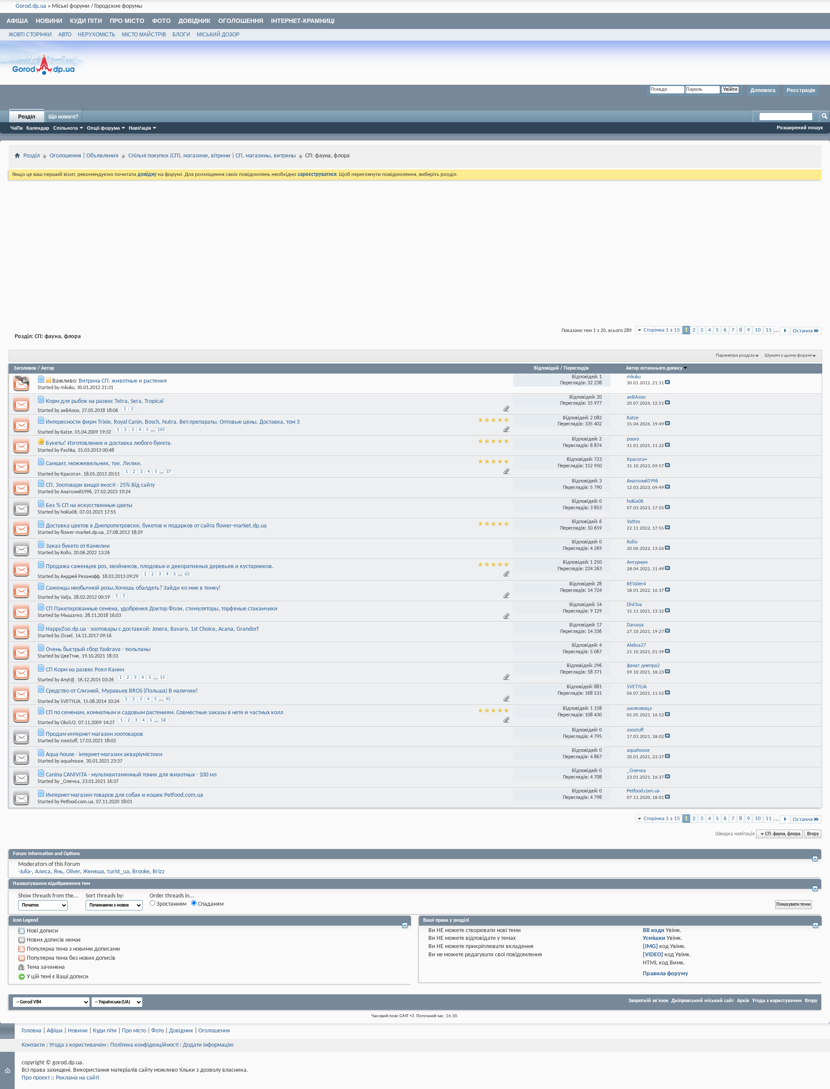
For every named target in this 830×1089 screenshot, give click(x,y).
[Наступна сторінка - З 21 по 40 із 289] (784, 331)
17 (599, 625)
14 (599, 604)
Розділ (26, 117)
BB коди (653, 930)
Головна (32, 1031)
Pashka (68, 450)
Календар (37, 128)
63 (187, 574)
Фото (161, 20)
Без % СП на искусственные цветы (89, 505)
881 (598, 687)
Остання (803, 331)
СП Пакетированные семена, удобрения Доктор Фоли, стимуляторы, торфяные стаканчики (162, 609)
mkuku (67, 387)
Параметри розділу (735, 355)
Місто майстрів (144, 35)
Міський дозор (218, 35)
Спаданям (210, 904)
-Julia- (25, 872)
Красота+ (71, 473)
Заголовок (25, 368)
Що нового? (63, 117)
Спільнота (65, 128)
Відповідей (546, 368)
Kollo (66, 553)
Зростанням (170, 904)
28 (599, 584)
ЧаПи (16, 128)
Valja (66, 597)
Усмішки (654, 938)
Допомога (763, 90)
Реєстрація (801, 90)
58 (163, 720)
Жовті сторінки (30, 35)
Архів (743, 1000)
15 (162, 677)
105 (161, 430)
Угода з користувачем (777, 1000)
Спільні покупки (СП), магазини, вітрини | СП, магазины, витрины (212, 156)
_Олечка (70, 781)
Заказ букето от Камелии (78, 546)
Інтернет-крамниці (303, 20)
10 (758, 330)
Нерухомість (96, 35)
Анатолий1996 (76, 492)
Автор (47, 368)
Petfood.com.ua (77, 802)
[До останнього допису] (667, 383)
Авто (64, 35)
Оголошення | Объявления (84, 156)
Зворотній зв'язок (648, 1000)
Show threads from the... (48, 896)
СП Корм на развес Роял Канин (85, 670)
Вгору (813, 834)
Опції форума (103, 128)
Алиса (43, 872)
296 (598, 665)
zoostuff (69, 741)
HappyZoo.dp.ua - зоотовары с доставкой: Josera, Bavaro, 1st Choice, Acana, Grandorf (152, 629)
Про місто (127, 20)
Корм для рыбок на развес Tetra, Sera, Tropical (104, 401)
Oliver (73, 872)
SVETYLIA (70, 701)
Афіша (17, 20)
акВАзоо (70, 410)
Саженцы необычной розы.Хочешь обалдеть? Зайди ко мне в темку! (133, 588)
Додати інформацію (208, 1045)
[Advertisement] (415, 246)
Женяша (93, 872)
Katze (66, 432)
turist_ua (118, 872)
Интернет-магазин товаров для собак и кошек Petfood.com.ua (124, 795)
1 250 (596, 562)
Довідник (195, 20)
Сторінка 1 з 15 (662, 330)
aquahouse (72, 761)
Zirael (67, 636)
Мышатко (71, 615)
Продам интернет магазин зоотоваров (94, 734)
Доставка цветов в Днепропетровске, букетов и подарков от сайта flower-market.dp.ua (156, 526)
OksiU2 (68, 722)
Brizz (159, 872)
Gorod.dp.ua (31, 6)
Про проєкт (36, 1078)
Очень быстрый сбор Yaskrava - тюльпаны (98, 649)
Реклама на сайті (77, 1078)
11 (769, 330)
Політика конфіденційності (144, 1045)
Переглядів (576, 368)
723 (598, 459)
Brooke (141, 872)
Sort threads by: (105, 896)
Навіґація (140, 128)
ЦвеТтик (70, 656)
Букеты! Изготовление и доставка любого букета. (109, 443)
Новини (49, 20)
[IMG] (650, 946)
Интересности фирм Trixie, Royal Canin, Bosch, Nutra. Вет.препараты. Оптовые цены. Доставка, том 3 (173, 422)
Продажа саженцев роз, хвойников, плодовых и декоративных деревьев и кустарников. (160, 566)
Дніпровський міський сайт (702, 1000)
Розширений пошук (800, 127)
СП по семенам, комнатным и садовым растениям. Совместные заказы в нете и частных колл (164, 712)
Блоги (181, 35)
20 (599, 397)
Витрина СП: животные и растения (123, 381)
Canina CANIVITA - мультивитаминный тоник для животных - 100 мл (131, 775)
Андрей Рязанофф (80, 576)
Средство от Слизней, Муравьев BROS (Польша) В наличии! (122, 691)
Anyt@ (68, 680)
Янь (58, 872)
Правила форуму (665, 974)
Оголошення (240, 20)
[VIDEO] (653, 955)
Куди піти (86, 20)
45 (168, 699)
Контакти (33, 1045)
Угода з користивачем (77, 1045)
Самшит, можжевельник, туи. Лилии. (94, 463)
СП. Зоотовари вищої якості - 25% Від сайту (100, 485)
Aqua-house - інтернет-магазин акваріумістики (104, 754)
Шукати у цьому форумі (788, 355)
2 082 (596, 418)
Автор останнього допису (654, 368)
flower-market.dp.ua (82, 532)
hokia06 (69, 512)
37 (168, 471)
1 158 (596, 708)
